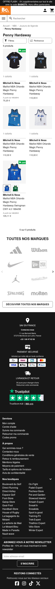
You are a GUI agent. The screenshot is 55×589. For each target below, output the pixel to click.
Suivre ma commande (13, 430)
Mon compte (8, 423)
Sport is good (36, 512)
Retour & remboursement (15, 458)
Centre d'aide (9, 426)
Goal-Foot (7, 505)
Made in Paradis (10, 530)
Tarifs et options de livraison (16, 469)
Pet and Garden (37, 494)
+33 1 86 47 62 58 (27, 339)
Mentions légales (11, 462)
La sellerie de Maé (12, 523)
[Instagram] (24, 584)
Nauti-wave (8, 533)
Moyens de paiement (13, 465)
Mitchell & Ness (11, 83)
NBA (14, 25)
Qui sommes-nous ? (12, 448)
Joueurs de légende (29, 25)
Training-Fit (35, 516)
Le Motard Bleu (10, 526)
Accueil (6, 25)
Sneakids (34, 509)
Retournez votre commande (27, 385)
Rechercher (19, 18)
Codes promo (9, 437)
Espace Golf (8, 494)
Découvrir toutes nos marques (27, 304)
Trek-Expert (35, 519)
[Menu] (3, 18)
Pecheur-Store (36, 491)
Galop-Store (8, 501)
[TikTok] (31, 584)
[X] (38, 584)
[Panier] (52, 10)
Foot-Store (7, 498)
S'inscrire (27, 563)
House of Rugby (10, 512)
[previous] (2, 272)
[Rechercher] (10, 18)
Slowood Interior (37, 498)
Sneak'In (33, 505)
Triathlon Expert (37, 523)
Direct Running (10, 487)
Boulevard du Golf (11, 484)
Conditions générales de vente (18, 455)
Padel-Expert (35, 487)
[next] (53, 272)
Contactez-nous (27, 330)
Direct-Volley (9, 491)
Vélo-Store (34, 526)
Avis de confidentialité (13, 473)
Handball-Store (10, 509)
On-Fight (33, 484)
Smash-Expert (36, 501)
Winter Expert (36, 530)
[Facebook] (17, 584)
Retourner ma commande (15, 434)
